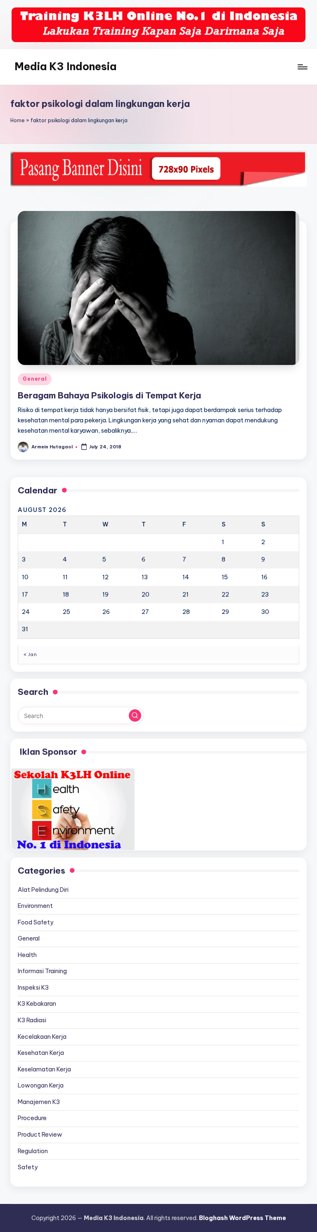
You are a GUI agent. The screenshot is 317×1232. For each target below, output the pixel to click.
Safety (28, 1167)
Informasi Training (42, 971)
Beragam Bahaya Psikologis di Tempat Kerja (109, 395)
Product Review (40, 1134)
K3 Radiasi (32, 1020)
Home (17, 120)
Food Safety (35, 922)
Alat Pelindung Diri (43, 889)
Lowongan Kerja (41, 1085)
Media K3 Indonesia (65, 66)
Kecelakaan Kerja (42, 1036)
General (35, 379)
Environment (35, 906)
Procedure (32, 1118)
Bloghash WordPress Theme (242, 1218)
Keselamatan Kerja (44, 1069)
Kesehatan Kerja (41, 1053)
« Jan (30, 654)
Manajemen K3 (39, 1102)
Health (27, 955)
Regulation (33, 1151)
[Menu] (302, 66)
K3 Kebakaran (37, 1003)
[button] (135, 715)
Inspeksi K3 (33, 987)
